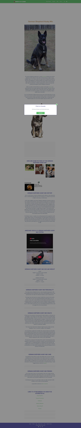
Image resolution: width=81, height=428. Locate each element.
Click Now (40, 113)
